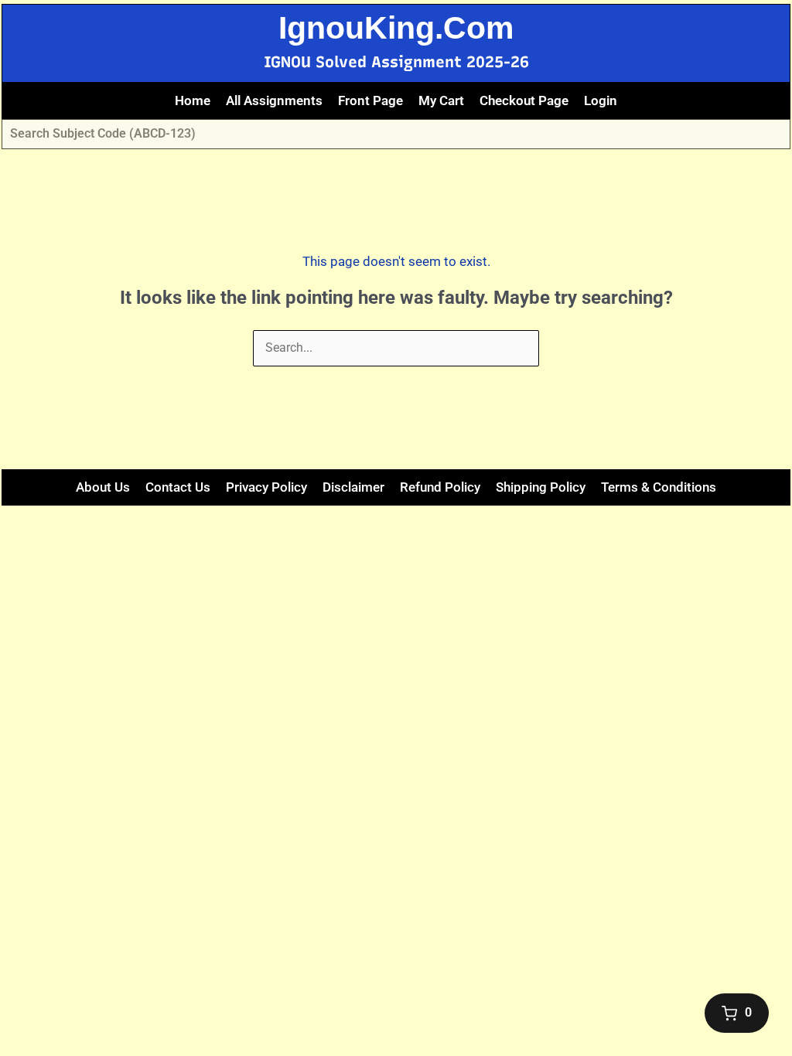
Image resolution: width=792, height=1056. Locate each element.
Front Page (370, 100)
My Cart (441, 100)
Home (192, 100)
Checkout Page (524, 100)
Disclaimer (353, 487)
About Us (103, 487)
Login (600, 100)
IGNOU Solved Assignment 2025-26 (396, 62)
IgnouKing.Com (396, 28)
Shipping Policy (540, 487)
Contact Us (177, 487)
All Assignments (274, 100)
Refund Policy (440, 487)
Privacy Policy (266, 487)
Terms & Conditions (658, 487)
